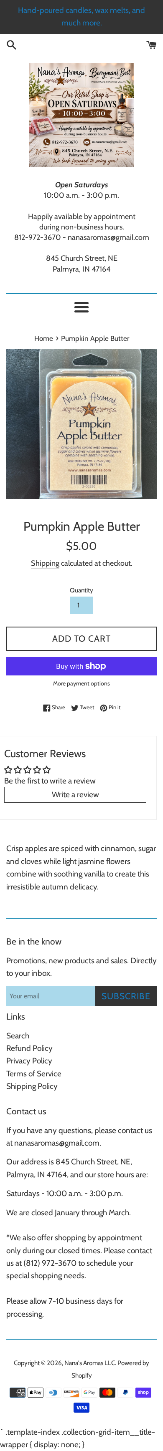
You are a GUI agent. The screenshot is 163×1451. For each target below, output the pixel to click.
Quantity (81, 590)
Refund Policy (29, 1048)
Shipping (45, 563)
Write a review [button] (75, 794)
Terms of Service (33, 1073)
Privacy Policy (29, 1061)
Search (17, 1035)
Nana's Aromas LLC (89, 1363)
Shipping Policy (32, 1086)
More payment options (81, 683)
